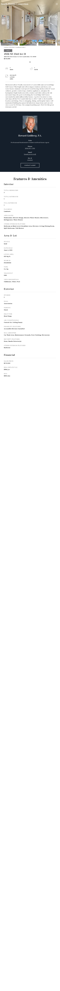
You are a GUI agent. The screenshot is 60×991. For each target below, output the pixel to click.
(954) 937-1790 (30, 148)
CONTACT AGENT (30, 165)
